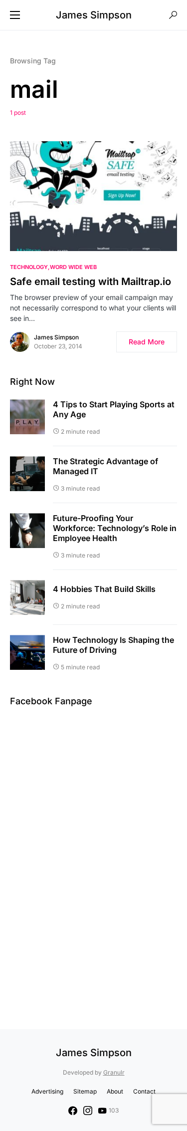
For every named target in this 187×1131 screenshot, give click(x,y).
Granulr (114, 1072)
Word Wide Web (73, 267)
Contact (144, 1091)
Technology (29, 267)
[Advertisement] (93, 848)
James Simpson (94, 15)
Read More (147, 341)
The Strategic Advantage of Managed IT (105, 466)
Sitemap (85, 1091)
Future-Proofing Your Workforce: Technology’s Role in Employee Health (115, 528)
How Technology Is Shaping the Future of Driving (113, 645)
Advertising (47, 1091)
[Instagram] (87, 1110)
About (115, 1091)
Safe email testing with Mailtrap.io (90, 281)
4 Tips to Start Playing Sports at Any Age (114, 409)
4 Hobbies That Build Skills (104, 589)
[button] (15, 15)
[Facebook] (72, 1110)
